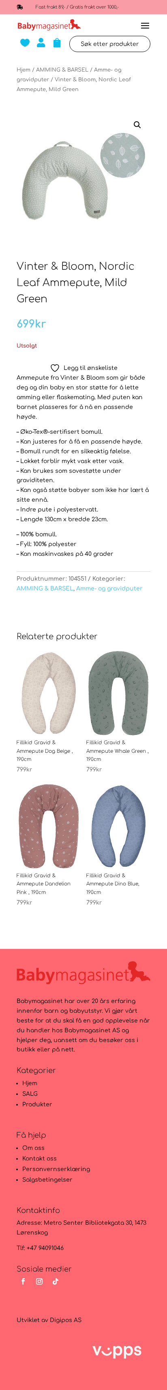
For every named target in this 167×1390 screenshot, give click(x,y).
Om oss (33, 1148)
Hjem (23, 70)
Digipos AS (65, 1320)
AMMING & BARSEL (62, 70)
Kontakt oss (39, 1159)
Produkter (37, 1105)
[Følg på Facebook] (23, 1281)
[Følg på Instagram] (39, 1281)
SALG (30, 1094)
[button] (137, 125)
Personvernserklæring (56, 1169)
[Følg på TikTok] (55, 1281)
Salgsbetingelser (47, 1180)
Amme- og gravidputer (109, 589)
